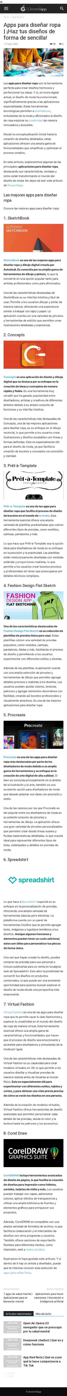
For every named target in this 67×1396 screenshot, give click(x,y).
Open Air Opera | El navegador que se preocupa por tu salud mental (42, 1327)
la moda (44, 515)
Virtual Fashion (13, 1012)
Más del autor (43, 1313)
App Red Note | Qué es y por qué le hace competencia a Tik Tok (42, 1361)
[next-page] (11, 1374)
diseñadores (42, 111)
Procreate (10, 757)
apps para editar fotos (17, 1272)
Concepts (10, 377)
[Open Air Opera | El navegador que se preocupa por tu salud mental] (12, 1327)
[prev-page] (6, 1374)
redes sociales (35, 1249)
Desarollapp (15, 185)
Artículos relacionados (18, 1313)
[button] (6, 8)
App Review (18, 16)
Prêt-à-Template (15, 506)
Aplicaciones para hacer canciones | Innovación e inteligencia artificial (48, 1297)
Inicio (6, 16)
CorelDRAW (11, 1175)
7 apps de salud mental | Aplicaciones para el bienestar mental (18, 1297)
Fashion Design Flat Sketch (21, 631)
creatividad (36, 120)
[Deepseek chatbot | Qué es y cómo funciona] (12, 1344)
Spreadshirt (29, 901)
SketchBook (11, 260)
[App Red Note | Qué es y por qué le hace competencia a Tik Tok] (12, 1361)
